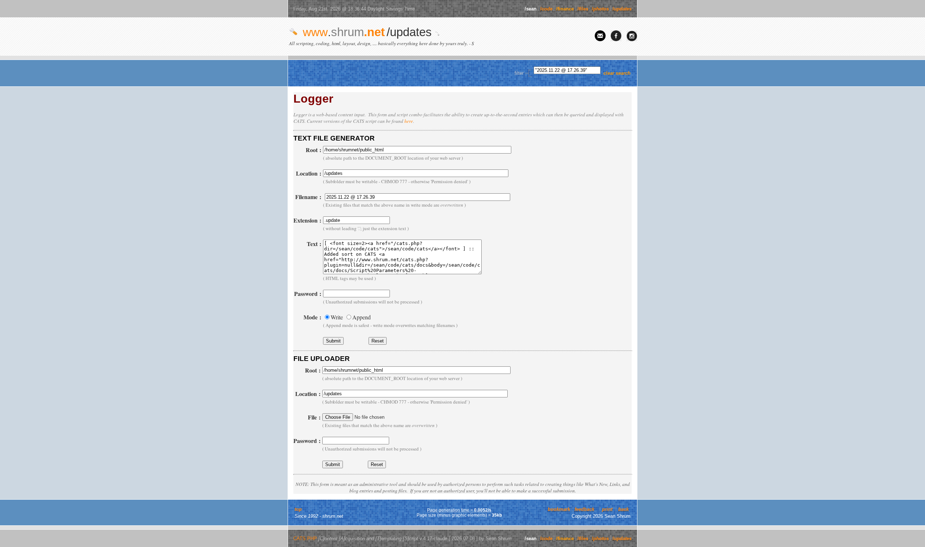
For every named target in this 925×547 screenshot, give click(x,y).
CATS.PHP (305, 538)
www (315, 32)
